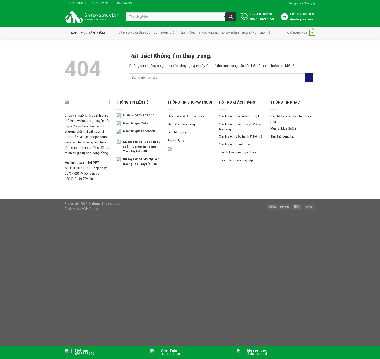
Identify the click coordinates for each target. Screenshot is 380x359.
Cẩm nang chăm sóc (134, 32)
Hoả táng (249, 32)
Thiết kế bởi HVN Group (81, 209)
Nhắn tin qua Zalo (135, 123)
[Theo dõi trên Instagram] (142, 3)
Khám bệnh (230, 32)
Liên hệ (264, 32)
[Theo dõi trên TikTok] (146, 3)
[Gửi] (309, 77)
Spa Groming (209, 32)
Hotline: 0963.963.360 (138, 115)
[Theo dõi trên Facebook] (137, 3)
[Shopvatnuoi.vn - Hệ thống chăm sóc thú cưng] (92, 17)
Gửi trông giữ (164, 32)
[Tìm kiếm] (230, 16)
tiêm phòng (187, 32)
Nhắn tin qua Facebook (139, 131)
